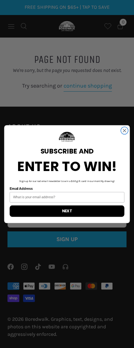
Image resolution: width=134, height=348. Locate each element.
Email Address (21, 188)
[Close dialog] (124, 130)
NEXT (67, 211)
